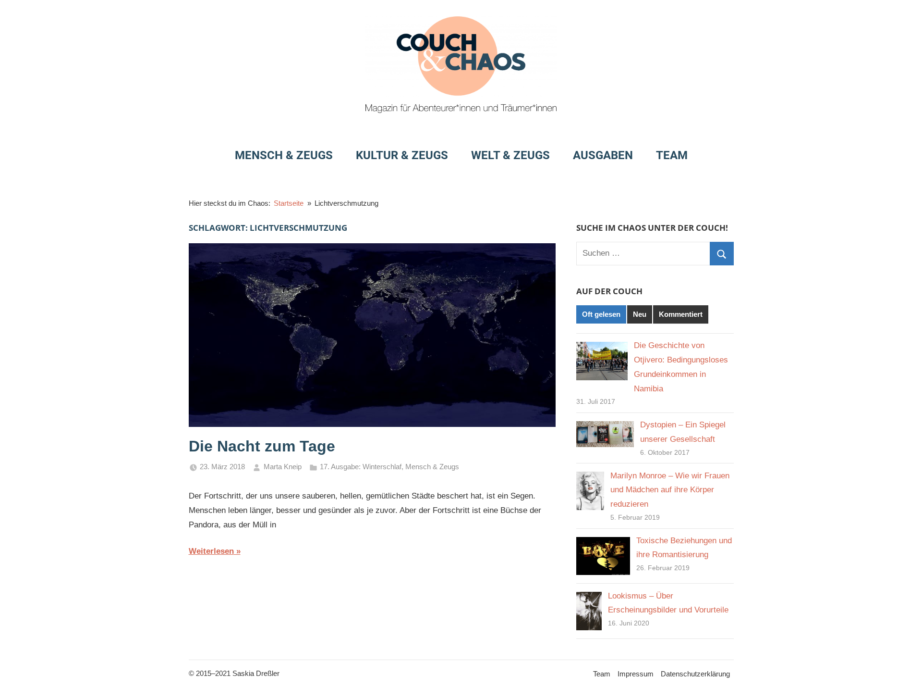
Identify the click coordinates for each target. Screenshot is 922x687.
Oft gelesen (601, 314)
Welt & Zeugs (510, 155)
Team (672, 155)
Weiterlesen (211, 551)
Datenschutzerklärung (695, 674)
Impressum (636, 674)
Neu (639, 314)
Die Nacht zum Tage (262, 446)
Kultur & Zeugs (402, 155)
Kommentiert (681, 314)
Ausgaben (603, 155)
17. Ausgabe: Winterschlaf (360, 466)
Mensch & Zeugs (284, 155)
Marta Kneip (283, 466)
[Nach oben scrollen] (904, 669)
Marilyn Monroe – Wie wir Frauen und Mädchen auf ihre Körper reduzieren (669, 490)
